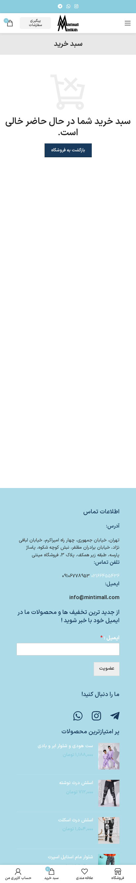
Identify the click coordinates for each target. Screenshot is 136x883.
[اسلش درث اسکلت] (108, 830)
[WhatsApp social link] (68, 7)
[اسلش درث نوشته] (108, 793)
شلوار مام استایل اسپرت (70, 857)
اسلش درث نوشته (76, 783)
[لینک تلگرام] (60, 7)
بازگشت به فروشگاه (68, 150)
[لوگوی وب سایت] (67, 22)
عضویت (106, 668)
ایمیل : (109, 638)
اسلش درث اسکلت (75, 820)
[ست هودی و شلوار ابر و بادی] (108, 756)
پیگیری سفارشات (35, 23)
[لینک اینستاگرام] (76, 7)
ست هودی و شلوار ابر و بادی (65, 746)
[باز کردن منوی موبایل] (127, 23)
